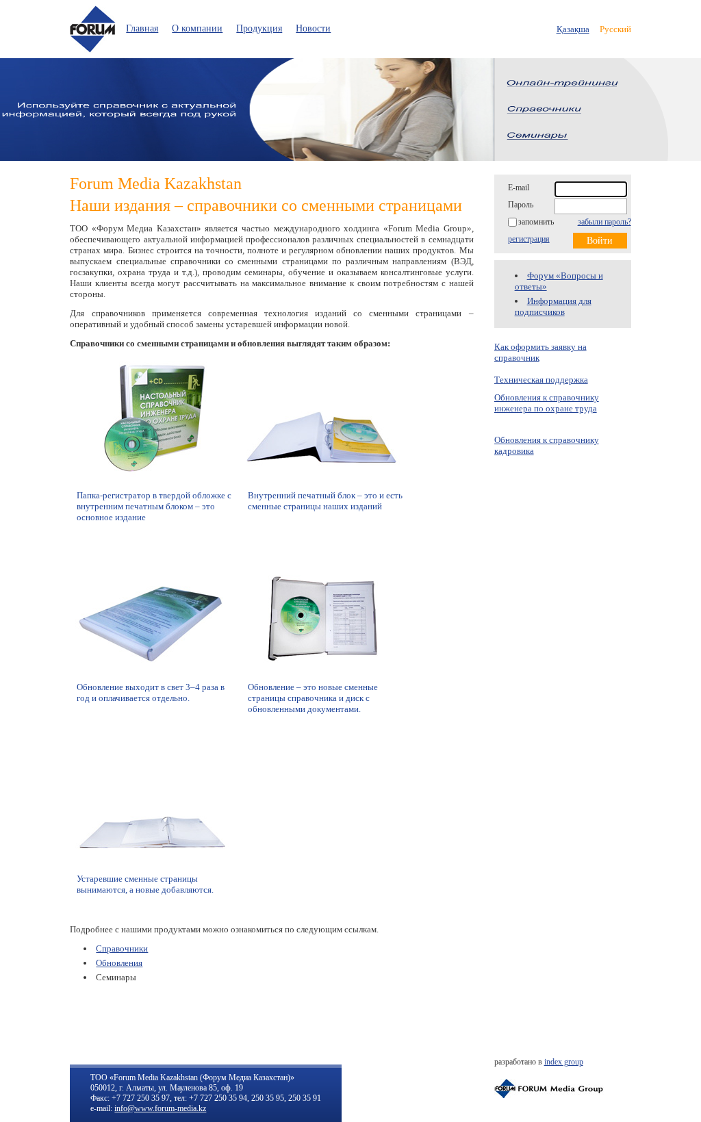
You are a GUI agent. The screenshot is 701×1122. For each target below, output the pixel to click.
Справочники (122, 948)
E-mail (518, 187)
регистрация (529, 239)
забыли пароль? (604, 222)
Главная (142, 28)
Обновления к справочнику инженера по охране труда (546, 402)
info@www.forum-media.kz (160, 1108)
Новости (313, 28)
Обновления (119, 963)
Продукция (259, 28)
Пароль (520, 204)
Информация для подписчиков (553, 306)
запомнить (536, 222)
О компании (197, 28)
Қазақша (573, 29)
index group (563, 1062)
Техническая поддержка (541, 379)
